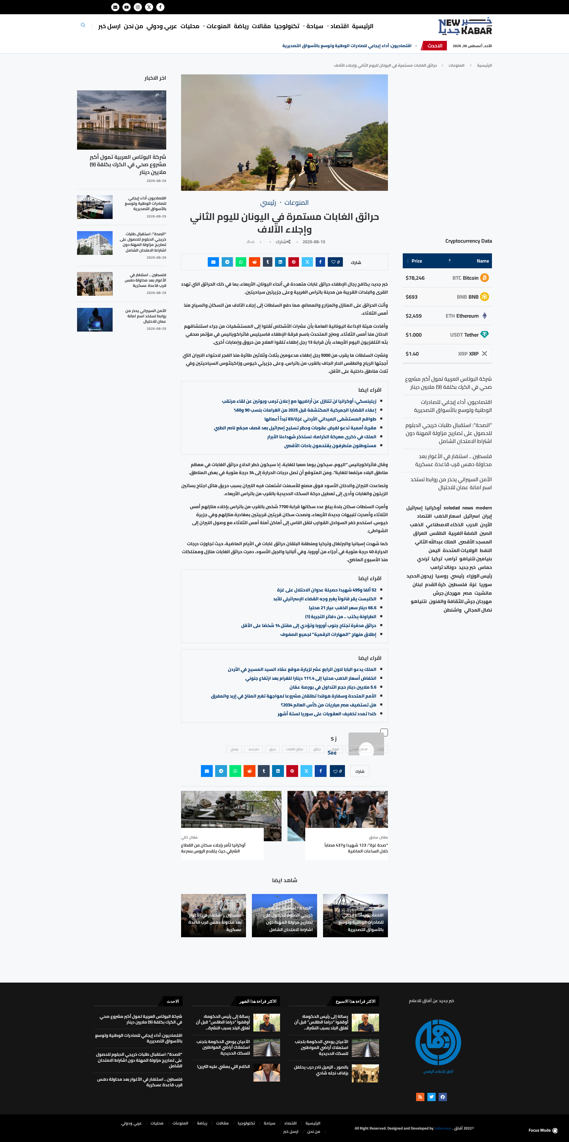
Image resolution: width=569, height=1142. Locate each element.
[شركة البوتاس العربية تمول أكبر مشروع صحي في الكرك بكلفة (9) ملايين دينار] (121, 120)
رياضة (241, 25)
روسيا (441, 576)
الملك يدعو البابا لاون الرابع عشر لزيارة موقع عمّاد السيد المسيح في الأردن (302, 669)
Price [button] (417, 260)
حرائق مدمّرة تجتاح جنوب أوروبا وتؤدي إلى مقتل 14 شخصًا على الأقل (308, 625)
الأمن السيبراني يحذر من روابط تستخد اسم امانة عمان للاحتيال (145, 316)
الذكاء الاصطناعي (444, 524)
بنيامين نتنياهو (475, 558)
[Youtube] (126, 7)
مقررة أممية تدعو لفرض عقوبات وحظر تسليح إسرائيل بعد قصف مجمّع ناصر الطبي (295, 427)
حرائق (317, 749)
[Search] (83, 27)
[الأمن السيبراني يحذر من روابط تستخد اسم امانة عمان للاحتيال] (95, 320)
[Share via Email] (213, 262)
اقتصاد (424, 516)
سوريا (485, 584)
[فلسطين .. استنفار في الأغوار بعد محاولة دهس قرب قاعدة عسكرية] (95, 284)
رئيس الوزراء (479, 576)
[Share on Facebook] (320, 262)
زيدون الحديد (420, 576)
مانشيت (483, 593)
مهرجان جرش (447, 593)
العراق (420, 533)
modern (484, 507)
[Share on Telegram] (227, 262)
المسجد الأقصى (475, 542)
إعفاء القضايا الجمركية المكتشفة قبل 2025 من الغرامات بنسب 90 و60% (305, 410)
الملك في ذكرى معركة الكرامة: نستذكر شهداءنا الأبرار (321, 436)
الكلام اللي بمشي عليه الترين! (223, 1066)
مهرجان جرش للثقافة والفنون (460, 601)
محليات (189, 25)
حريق (272, 749)
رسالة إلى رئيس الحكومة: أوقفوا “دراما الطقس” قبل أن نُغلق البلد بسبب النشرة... (321, 1022)
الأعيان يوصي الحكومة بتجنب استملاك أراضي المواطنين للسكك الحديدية (321, 1047)
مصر (467, 593)
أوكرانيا (433, 507)
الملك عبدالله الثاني (435, 542)
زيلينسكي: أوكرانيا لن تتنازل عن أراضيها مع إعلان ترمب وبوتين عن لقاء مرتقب (299, 401)
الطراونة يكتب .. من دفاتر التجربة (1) (340, 616)
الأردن (486, 524)
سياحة (314, 25)
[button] (416, 45)
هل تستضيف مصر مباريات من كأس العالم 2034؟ (328, 704)
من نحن (133, 25)
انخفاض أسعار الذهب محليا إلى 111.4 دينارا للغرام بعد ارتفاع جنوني (310, 678)
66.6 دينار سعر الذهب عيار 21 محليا (342, 607)
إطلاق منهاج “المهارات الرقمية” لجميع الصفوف (328, 634)
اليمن (434, 550)
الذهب (416, 524)
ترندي (423, 558)
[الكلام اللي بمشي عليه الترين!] (266, 1073)
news (467, 507)
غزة (473, 584)
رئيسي (234, 749)
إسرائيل (414, 507)
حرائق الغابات (294, 749)
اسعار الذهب (447, 516)
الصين (486, 533)
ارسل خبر (109, 25)
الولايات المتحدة (460, 550)
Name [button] (483, 260)
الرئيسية (362, 25)
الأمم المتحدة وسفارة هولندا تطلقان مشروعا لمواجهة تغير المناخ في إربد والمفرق (293, 696)
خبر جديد (253, 749)
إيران (487, 516)
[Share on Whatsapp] (241, 262)
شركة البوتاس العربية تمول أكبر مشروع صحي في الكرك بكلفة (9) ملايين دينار (128, 164)
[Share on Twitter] (307, 262)
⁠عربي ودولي (161, 25)
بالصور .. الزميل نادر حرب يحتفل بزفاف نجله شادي (321, 1070)
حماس (485, 567)
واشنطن (453, 610)
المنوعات (219, 25)
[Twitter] (149, 7)
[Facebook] (160, 7)
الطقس (437, 533)
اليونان (335, 749)
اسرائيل (471, 516)
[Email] (115, 7)
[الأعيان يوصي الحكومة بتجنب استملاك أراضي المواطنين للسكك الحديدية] (365, 1048)
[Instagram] (138, 7)
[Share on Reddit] (254, 262)
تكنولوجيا (286, 25)
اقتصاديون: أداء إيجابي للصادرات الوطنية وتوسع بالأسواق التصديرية (360, 922)
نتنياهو (419, 601)
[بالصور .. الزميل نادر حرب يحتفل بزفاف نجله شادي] (365, 1073)
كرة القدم (435, 584)
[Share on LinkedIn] (280, 262)
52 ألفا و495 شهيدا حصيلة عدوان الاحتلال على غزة (326, 590)
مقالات (261, 25)
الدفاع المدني (358, 749)
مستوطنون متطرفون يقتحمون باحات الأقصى (330, 445)
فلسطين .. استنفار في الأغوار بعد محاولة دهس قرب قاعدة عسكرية (215, 922)
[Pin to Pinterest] (293, 262)
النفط (486, 550)
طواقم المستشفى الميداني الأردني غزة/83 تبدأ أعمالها (320, 419)
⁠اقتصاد (339, 25)
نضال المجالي (478, 610)
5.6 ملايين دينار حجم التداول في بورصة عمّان (333, 687)
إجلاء (381, 749)
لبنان (418, 584)
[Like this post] (333, 262)
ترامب (451, 558)
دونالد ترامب (443, 567)
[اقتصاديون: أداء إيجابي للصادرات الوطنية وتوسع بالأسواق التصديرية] (95, 207)
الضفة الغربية (462, 533)
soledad (452, 507)
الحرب (472, 524)
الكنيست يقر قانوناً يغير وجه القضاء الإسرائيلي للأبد (324, 598)
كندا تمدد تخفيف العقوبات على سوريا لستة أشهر (327, 713)
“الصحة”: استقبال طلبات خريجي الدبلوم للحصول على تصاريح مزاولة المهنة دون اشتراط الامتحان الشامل (315, 45)
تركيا (436, 558)
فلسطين (457, 584)
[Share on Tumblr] (267, 262)
